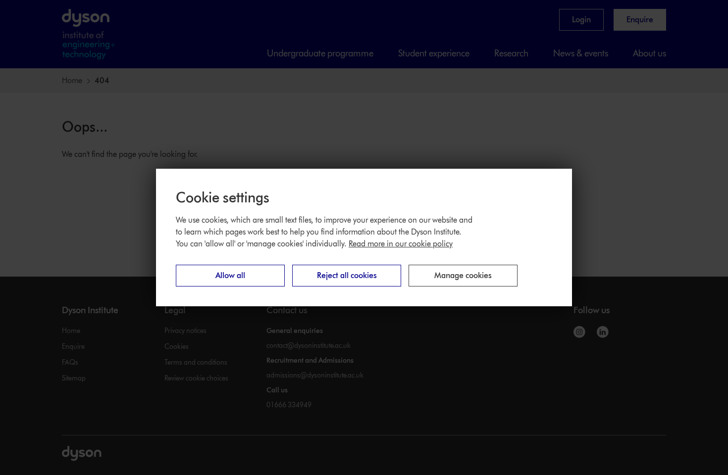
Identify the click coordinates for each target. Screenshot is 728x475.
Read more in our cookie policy (401, 243)
